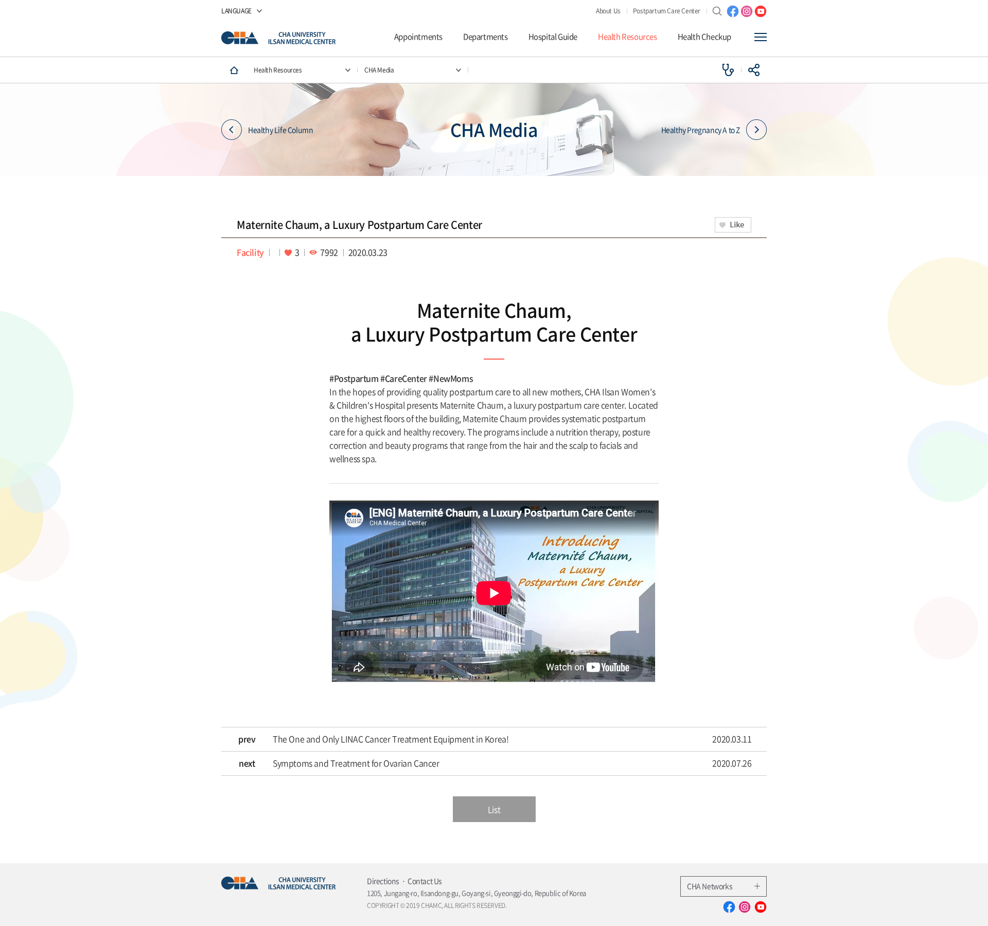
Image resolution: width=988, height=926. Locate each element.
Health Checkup (704, 37)
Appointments (418, 37)
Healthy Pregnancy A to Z (700, 129)
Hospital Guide (552, 37)
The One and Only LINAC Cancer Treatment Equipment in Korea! (390, 739)
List (494, 809)
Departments (485, 37)
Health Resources (627, 37)
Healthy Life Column (280, 129)
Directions (383, 881)
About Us (608, 10)
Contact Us (425, 881)
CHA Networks (709, 886)
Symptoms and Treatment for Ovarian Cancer (356, 763)
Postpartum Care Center (666, 10)
